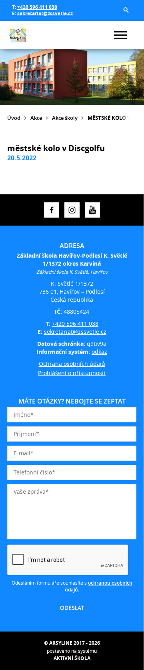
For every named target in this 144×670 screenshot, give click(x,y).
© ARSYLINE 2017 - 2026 (72, 643)
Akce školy (65, 117)
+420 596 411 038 (37, 7)
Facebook (51, 210)
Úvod (13, 117)
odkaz (99, 351)
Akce (36, 117)
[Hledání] (126, 10)
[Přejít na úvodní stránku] (31, 35)
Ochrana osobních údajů (72, 363)
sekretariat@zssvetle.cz (45, 13)
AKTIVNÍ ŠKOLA (72, 658)
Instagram (72, 210)
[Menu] (120, 35)
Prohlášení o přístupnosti (72, 373)
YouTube (92, 210)
